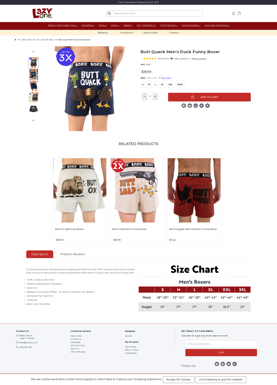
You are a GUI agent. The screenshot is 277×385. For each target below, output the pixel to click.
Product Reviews (72, 254)
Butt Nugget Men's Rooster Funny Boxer (193, 229)
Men (101, 25)
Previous (33, 51)
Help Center (76, 336)
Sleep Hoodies (150, 32)
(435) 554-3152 (25, 347)
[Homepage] (15, 39)
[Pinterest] (207, 106)
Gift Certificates (78, 352)
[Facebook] (183, 106)
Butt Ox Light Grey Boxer (69, 229)
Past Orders (130, 347)
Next (33, 120)
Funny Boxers (126, 32)
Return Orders (131, 350)
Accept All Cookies (178, 379)
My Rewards (130, 353)
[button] (150, 58)
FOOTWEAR (167, 25)
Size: (156, 78)
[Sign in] (234, 13)
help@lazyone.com (28, 342)
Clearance (174, 32)
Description (39, 254)
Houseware (190, 25)
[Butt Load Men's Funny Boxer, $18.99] (137, 190)
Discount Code (78, 345)
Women (87, 25)
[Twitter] (201, 106)
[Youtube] (228, 364)
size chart (166, 78)
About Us (75, 348)
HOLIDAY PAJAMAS (216, 25)
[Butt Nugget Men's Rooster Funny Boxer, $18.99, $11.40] (194, 190)
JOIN (221, 352)
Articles (128, 336)
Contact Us (76, 339)
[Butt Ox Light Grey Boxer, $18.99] (79, 190)
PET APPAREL (145, 25)
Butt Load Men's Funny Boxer (129, 229)
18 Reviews (164, 58)
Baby (127, 25)
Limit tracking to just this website (220, 379)
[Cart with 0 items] (239, 13)
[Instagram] (222, 364)
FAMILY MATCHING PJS (61, 25)
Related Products (138, 144)
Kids (114, 25)
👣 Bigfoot (103, 32)
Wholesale (76, 342)
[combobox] (131, 13)
